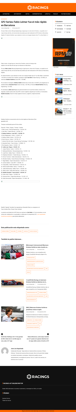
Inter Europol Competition (32, 323)
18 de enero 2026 (68, 84)
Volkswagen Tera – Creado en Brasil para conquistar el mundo (67, 100)
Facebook (59, 26)
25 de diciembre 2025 (67, 113)
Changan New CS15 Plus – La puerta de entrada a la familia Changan (67, 80)
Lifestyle (47, 14)
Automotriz (6, 14)
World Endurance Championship (33, 327)
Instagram (60, 29)
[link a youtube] (70, 1)
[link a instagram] (68, 1)
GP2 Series (20, 231)
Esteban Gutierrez (5, 231)
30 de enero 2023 (40, 249)
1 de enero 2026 (67, 104)
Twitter (68, 26)
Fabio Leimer (13, 231)
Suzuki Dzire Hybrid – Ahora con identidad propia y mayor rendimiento (67, 90)
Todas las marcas (6, 400)
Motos (27, 14)
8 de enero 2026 (67, 94)
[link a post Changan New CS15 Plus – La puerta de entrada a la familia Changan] (58, 85)
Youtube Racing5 (65, 14)
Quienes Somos (6, 398)
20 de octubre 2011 (16, 28)
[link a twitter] (67, 1)
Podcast (55, 14)
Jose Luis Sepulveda (5, 28)
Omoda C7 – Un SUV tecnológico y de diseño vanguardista (67, 110)
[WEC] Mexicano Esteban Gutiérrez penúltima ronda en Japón (36, 308)
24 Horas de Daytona (31, 257)
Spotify (59, 32)
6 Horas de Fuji (29, 320)
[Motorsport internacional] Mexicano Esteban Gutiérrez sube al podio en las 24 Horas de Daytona (37, 247)
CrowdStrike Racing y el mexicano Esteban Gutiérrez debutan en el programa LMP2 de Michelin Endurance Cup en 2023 (36, 283)
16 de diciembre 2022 (41, 284)
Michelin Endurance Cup (31, 299)
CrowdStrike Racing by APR (32, 292)
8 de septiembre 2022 (41, 312)
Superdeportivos (37, 14)
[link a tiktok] (73, 1)
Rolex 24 (28, 272)
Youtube (68, 29)
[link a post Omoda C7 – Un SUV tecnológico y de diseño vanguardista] (58, 115)
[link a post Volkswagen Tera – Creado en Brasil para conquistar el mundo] (58, 105)
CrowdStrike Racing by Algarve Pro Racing (35, 261)
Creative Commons (49, 411)
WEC (40, 323)
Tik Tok (68, 32)
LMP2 (46, 268)
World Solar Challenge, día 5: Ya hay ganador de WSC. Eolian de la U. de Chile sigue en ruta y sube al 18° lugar (12, 339)
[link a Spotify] (71, 1)
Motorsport (17, 14)
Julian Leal (26, 231)
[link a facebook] (65, 1)
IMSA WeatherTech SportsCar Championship (35, 268)
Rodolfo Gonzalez (33, 231)
